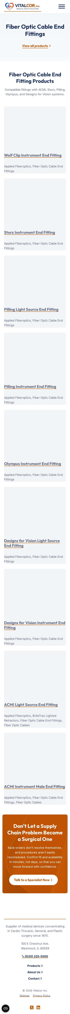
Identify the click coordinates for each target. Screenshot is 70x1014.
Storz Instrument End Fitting (29, 232)
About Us (33, 972)
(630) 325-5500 (36, 956)
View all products (35, 46)
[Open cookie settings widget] (5, 1008)
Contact (34, 978)
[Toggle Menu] (61, 6)
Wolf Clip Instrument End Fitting (33, 155)
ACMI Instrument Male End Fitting (34, 786)
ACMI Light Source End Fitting (31, 704)
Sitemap (24, 995)
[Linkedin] (38, 1007)
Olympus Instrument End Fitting (32, 463)
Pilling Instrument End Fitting (30, 386)
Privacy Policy (41, 995)
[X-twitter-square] (32, 1007)
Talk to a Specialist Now (32, 880)
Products (33, 966)
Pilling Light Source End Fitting (31, 309)
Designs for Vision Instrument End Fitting (34, 625)
